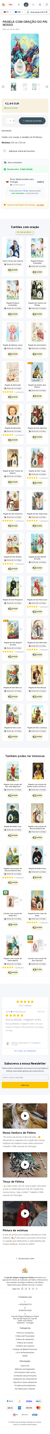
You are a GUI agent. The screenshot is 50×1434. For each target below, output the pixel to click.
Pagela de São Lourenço (37, 728)
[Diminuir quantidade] (7, 120)
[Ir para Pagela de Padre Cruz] (12, 813)
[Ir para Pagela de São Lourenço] (37, 714)
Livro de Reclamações (25, 1352)
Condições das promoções (25, 1376)
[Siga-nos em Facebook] (26, 1289)
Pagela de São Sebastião (37, 514)
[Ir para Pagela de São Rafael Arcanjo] (37, 543)
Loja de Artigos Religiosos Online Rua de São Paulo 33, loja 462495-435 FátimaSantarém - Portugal (25, 1319)
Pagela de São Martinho (37, 643)
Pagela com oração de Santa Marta (13, 959)
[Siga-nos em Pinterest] (36, 1289)
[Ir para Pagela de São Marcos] (12, 674)
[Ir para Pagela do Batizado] (12, 371)
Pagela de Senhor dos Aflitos (37, 386)
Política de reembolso (25, 1339)
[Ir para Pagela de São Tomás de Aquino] (12, 457)
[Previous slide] (4, 86)
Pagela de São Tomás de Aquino (13, 472)
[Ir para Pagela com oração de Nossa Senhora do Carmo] (37, 813)
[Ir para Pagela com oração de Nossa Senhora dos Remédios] (12, 855)
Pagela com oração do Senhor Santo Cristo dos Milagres (37, 785)
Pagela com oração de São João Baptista (13, 785)
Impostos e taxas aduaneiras (25, 1382)
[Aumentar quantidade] (14, 120)
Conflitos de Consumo (25, 1346)
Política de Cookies (25, 1343)
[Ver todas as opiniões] (25, 1001)
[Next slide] (46, 86)
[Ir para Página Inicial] (4, 4)
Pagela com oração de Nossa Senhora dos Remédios (13, 870)
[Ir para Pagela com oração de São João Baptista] (12, 771)
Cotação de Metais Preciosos (25, 1349)
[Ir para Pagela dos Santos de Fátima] (37, 289)
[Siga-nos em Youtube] (33, 1289)
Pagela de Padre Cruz (12, 826)
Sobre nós (25, 1366)
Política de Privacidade (25, 1336)
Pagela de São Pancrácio (37, 600)
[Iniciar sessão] (40, 5)
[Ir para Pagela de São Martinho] (37, 629)
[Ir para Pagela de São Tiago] (37, 457)
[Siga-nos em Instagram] (22, 1289)
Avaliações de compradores (25, 1379)
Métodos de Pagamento (25, 1369)
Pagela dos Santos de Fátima (37, 304)
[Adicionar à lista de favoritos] (21, 247)
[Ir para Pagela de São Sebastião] (37, 500)
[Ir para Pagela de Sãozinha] (12, 414)
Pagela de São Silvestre (12, 514)
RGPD (25, 1356)
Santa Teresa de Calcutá (13, 261)
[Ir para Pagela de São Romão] (12, 543)
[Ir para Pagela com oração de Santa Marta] (12, 945)
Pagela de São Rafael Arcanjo (37, 558)
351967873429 (25, 1310)
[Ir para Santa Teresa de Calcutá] (12, 247)
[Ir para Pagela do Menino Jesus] (12, 331)
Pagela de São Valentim (37, 428)
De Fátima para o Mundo (25, 1389)
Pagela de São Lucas (12, 728)
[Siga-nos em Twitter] (29, 1289)
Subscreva (25, 1085)
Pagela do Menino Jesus (13, 345)
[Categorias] (26, 5)
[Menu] (19, 5)
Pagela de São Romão (13, 557)
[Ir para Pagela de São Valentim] (37, 414)
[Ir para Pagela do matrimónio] (37, 331)
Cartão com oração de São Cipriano (37, 959)
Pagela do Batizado (13, 385)
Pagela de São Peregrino (13, 600)
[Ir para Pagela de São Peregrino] (12, 586)
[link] (25, 1043)
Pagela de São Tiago (37, 471)
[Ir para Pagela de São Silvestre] (12, 500)
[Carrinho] (46, 5)
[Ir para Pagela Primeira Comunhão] (37, 247)
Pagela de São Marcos (13, 688)
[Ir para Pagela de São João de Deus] (37, 900)
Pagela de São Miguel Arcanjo (13, 644)
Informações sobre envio (25, 1372)
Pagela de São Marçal (37, 688)
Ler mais (40, 205)
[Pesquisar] (33, 5)
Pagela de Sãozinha (13, 428)
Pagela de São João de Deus (37, 915)
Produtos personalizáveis (25, 1385)
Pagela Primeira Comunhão (37, 262)
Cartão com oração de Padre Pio (12, 915)
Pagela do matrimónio (37, 345)
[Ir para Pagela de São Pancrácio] (37, 586)
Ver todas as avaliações (25, 1050)
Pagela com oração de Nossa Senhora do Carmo (37, 827)
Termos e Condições (25, 1333)
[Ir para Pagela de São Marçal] (37, 674)
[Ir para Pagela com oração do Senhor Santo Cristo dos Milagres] (37, 771)
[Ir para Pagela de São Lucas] (12, 714)
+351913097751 (25, 1304)
